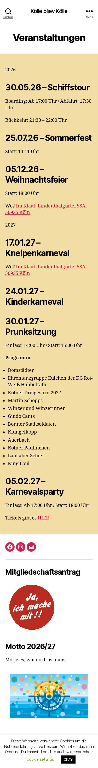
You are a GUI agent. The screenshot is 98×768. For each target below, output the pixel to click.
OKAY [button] (68, 759)
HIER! (44, 518)
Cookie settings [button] (40, 759)
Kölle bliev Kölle (49, 11)
